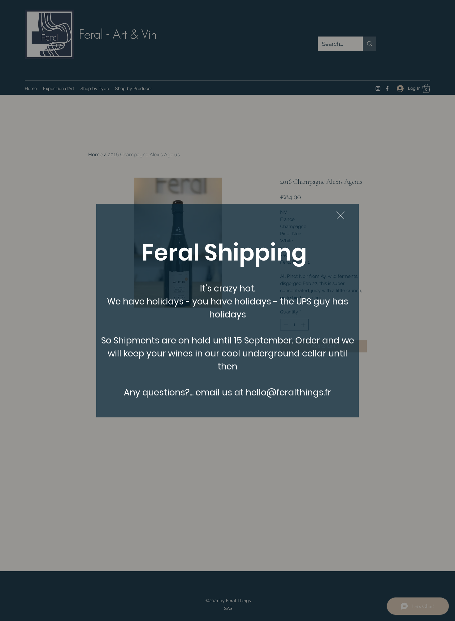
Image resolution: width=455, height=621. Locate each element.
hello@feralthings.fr (288, 392)
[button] (340, 215)
